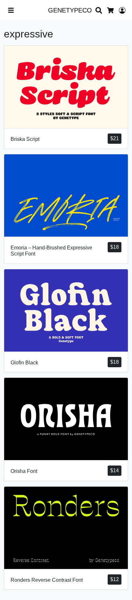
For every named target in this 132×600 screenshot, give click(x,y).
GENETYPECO (70, 10)
